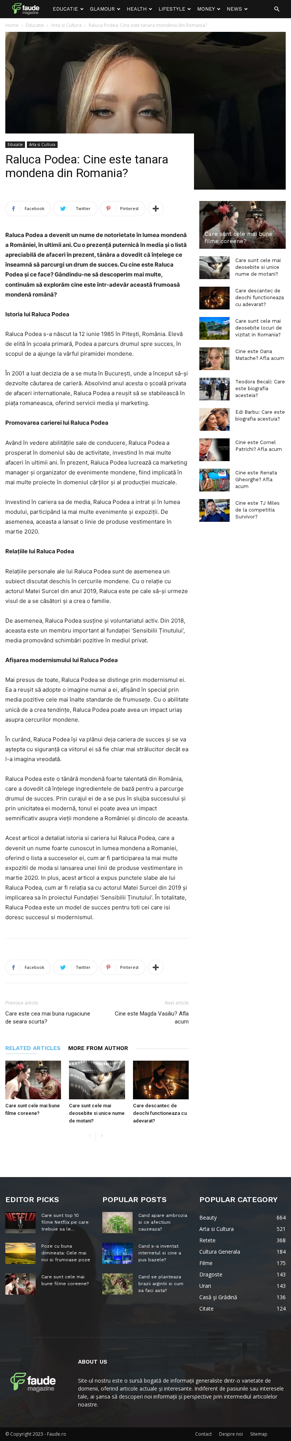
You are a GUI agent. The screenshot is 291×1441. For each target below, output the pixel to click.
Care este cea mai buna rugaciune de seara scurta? (47, 1017)
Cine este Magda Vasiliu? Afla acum (152, 1017)
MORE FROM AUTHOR (98, 1048)
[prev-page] (89, 1136)
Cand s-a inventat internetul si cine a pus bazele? (159, 1252)
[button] (277, 9)
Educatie (65, 9)
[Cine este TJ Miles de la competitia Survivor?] (214, 510)
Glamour (102, 9)
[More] (156, 208)
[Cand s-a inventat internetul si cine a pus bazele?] (117, 1253)
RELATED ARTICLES (33, 1048)
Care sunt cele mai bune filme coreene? (238, 238)
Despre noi (231, 1434)
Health (137, 9)
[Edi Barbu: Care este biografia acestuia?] (214, 419)
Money (206, 9)
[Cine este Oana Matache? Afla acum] (214, 358)
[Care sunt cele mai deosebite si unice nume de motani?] (97, 1080)
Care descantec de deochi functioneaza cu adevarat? (160, 1113)
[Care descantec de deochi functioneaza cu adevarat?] (161, 1080)
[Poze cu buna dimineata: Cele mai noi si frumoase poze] (20, 1253)
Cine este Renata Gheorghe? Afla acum (256, 479)
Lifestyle (171, 9)
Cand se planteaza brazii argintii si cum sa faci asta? (160, 1283)
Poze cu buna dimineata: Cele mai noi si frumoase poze (65, 1252)
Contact (203, 1434)
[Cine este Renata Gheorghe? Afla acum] (214, 480)
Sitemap (259, 1434)
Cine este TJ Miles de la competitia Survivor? (257, 510)
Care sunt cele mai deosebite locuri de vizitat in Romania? (258, 327)
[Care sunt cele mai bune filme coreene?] (33, 1080)
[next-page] (101, 1136)
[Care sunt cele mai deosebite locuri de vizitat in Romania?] (214, 328)
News (234, 9)
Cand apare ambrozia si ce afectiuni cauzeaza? (162, 1222)
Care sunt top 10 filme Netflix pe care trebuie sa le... (65, 1222)
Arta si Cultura (42, 144)
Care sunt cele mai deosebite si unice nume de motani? (97, 1113)
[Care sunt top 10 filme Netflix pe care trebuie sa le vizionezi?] (20, 1222)
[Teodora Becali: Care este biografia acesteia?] (214, 389)
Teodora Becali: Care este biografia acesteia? (260, 388)
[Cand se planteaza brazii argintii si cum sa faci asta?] (117, 1284)
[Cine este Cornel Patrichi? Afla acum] (214, 449)
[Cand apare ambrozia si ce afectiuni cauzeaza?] (117, 1222)
